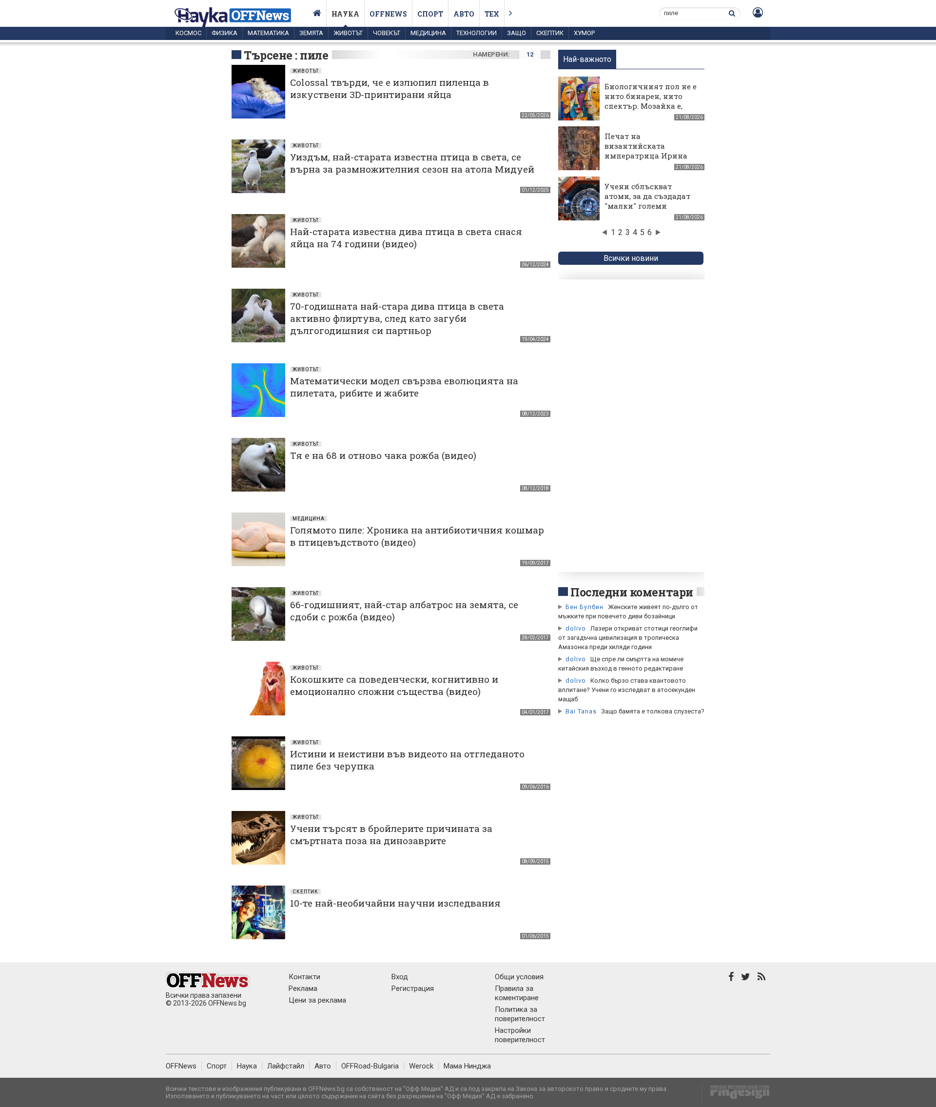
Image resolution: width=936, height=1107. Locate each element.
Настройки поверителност (520, 1035)
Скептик (550, 33)
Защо (516, 33)
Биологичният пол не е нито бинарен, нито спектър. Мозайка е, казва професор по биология (650, 105)
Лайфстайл (285, 1066)
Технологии (476, 33)
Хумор (584, 33)
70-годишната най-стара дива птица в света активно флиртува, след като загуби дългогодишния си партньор (397, 318)
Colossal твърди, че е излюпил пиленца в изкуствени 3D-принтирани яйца (389, 88)
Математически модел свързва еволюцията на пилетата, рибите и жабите (404, 387)
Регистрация (412, 988)
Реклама (303, 988)
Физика (224, 33)
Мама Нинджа (467, 1066)
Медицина (428, 33)
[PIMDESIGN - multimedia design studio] (736, 1095)
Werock (421, 1066)
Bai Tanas (581, 711)
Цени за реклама (317, 1000)
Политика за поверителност (520, 1014)
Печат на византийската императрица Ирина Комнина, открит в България (645, 155)
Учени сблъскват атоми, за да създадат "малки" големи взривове (647, 200)
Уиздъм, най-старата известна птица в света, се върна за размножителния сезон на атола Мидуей (412, 163)
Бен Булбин (585, 607)
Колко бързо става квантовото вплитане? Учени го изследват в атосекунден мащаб (626, 690)
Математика (268, 33)
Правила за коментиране (517, 993)
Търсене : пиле (286, 55)
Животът (348, 33)
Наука (345, 14)
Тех (492, 14)
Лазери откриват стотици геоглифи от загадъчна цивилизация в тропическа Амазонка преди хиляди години (628, 638)
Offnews (388, 14)
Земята (311, 33)
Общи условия (519, 976)
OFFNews (181, 1066)
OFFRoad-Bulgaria (370, 1066)
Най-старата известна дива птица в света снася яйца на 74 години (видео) (406, 237)
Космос (188, 33)
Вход (399, 976)
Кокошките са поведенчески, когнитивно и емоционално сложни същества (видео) (394, 685)
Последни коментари (631, 592)
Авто (463, 14)
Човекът (386, 33)
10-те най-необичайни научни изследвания (395, 903)
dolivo (576, 628)
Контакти (304, 976)
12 (529, 54)
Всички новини (631, 258)
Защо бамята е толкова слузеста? (652, 711)
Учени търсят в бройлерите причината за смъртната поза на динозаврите (391, 834)
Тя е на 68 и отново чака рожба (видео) (383, 455)
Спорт (430, 14)
